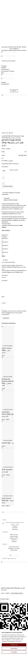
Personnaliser (14, 648)
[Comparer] (3, 342)
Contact (14, 90)
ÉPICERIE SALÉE (10, 136)
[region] (14, 642)
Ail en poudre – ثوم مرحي (7, 470)
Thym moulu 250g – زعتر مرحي (6, 350)
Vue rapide (7, 342)
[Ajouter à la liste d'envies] (10, 342)
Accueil (4, 136)
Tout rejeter (14, 652)
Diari (15, 136)
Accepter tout (14, 644)
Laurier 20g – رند (8, 443)
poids (3, 170)
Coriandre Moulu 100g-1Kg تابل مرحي (7, 414)
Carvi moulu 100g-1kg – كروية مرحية (7, 500)
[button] (14, 599)
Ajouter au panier (7, 186)
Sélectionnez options (16, 593)
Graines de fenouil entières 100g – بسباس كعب (8, 382)
